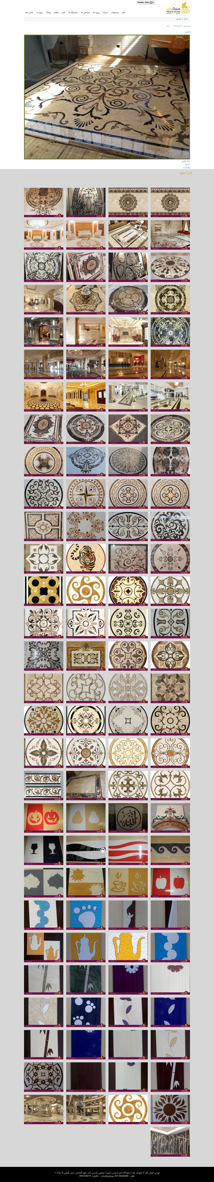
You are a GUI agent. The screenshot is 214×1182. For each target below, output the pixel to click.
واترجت (186, 167)
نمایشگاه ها (73, 12)
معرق (178, 19)
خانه (123, 12)
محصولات (115, 12)
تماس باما (29, 12)
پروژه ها (96, 12)
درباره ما (40, 12)
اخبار (63, 12)
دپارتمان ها (85, 12)
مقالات (56, 12)
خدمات (105, 12)
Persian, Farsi (143, 2)
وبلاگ (48, 12)
